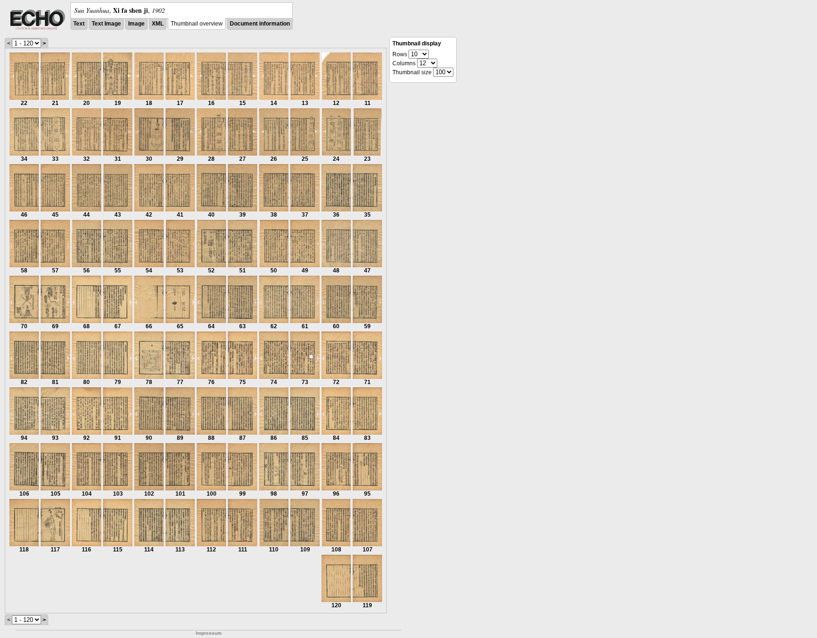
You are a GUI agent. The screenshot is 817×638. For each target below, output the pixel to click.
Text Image (106, 23)
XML (158, 23)
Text (79, 23)
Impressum (209, 633)
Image (136, 23)
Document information (260, 23)
